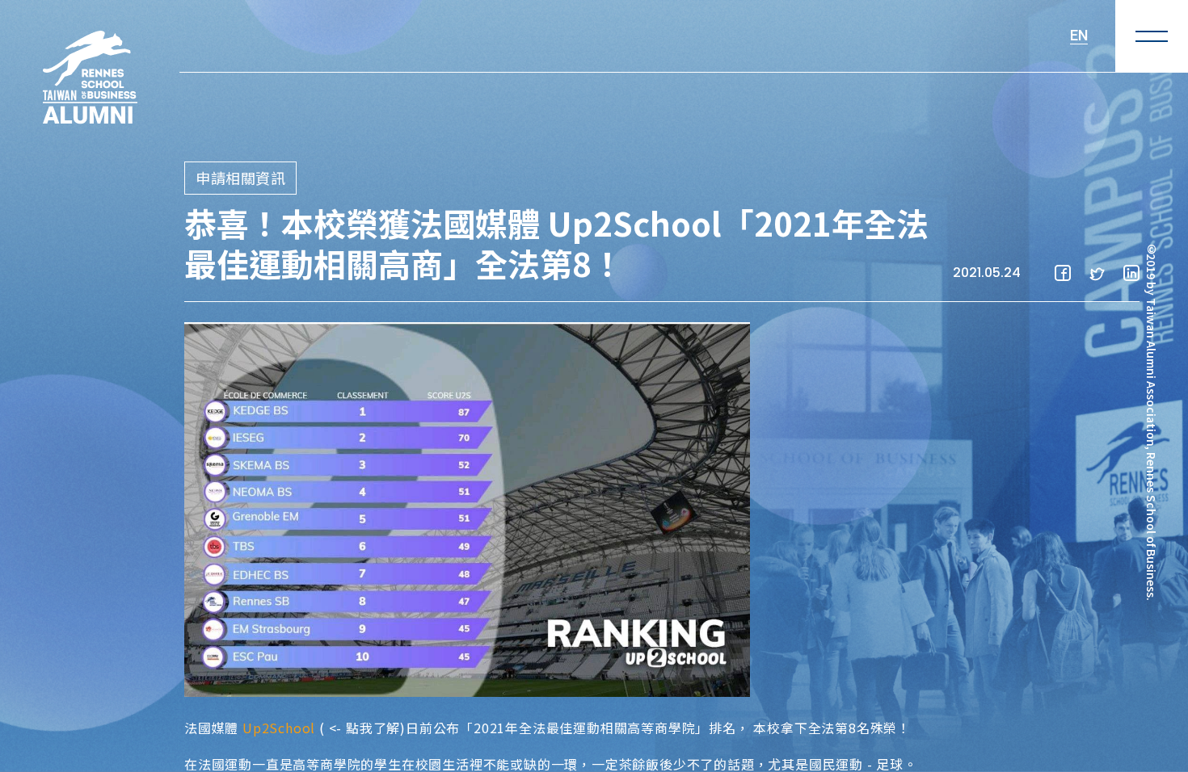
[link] (278, 727)
